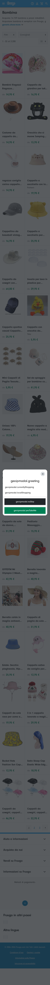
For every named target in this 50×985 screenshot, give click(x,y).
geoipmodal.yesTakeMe (25, 510)
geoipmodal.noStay (25, 501)
